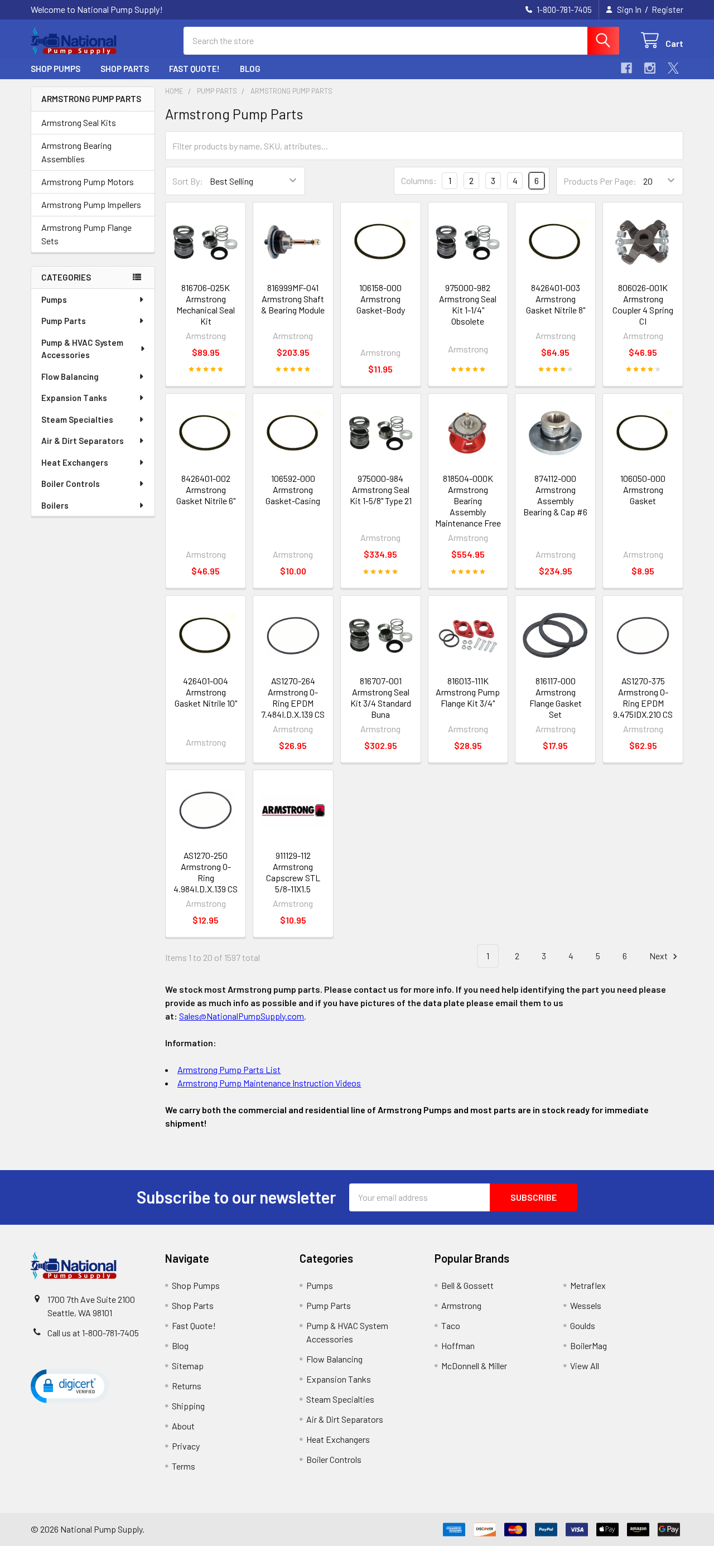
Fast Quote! (194, 69)
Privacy (186, 1446)
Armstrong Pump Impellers (91, 204)
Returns (186, 1385)
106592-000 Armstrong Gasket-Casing (293, 489)
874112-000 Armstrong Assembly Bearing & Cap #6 (555, 495)
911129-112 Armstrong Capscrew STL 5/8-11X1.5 (293, 872)
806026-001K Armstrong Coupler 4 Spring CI (642, 304)
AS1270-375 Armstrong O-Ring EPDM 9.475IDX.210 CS (643, 697)
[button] (70, 1385)
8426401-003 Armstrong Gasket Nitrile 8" (555, 298)
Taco (450, 1325)
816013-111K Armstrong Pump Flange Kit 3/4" (468, 691)
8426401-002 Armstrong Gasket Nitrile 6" (205, 489)
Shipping (188, 1405)
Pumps (54, 299)
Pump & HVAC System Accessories (82, 348)
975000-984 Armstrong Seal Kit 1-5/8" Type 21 (381, 489)
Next (659, 955)
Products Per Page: (599, 181)
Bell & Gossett (467, 1285)
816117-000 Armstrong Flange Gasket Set (555, 697)
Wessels (585, 1305)
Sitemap (188, 1365)
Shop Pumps (55, 69)
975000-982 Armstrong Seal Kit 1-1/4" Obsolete (467, 304)
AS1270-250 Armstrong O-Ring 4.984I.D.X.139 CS (205, 872)
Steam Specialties (77, 419)
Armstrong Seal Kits (78, 122)
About (183, 1426)
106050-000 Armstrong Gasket (642, 489)
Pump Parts (63, 321)
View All (584, 1365)
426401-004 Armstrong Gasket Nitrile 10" (206, 691)
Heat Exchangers (74, 462)
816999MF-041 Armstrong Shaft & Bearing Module (293, 298)
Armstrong (461, 1305)
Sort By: (187, 181)
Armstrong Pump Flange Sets (86, 234)
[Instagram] (650, 68)
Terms (183, 1466)
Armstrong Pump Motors (87, 181)
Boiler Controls (70, 484)
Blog (250, 69)
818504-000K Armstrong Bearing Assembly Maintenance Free (468, 500)
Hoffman (458, 1345)
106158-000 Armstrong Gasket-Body (380, 298)
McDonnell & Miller (474, 1365)
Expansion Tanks (74, 398)
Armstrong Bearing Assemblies (76, 152)
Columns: (419, 180)
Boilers (55, 505)
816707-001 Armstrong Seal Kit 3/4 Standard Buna (380, 697)
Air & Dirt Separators (82, 441)
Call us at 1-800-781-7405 (93, 1332)
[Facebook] (626, 68)
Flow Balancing (70, 376)
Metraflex (588, 1285)
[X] (673, 68)
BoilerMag (588, 1345)
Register (667, 9)
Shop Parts (124, 69)
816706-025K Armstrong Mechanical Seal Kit (205, 304)
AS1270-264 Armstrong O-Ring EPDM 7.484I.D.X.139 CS (293, 697)
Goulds (582, 1325)
